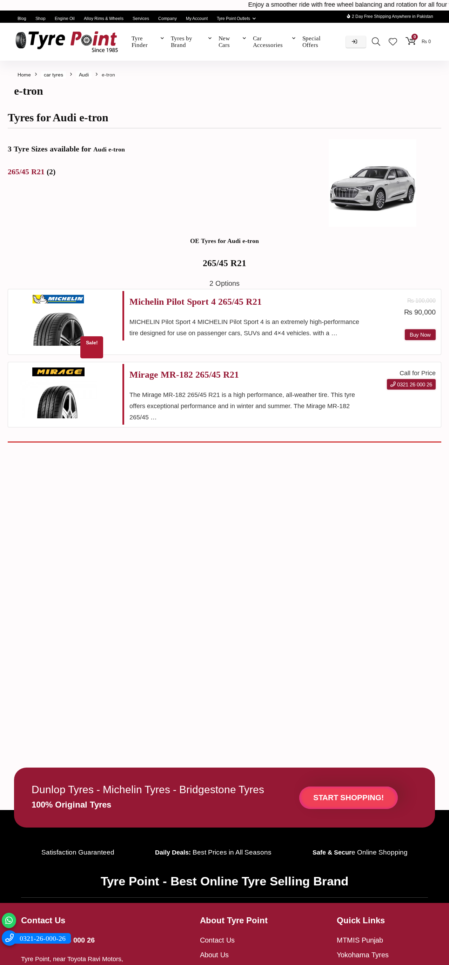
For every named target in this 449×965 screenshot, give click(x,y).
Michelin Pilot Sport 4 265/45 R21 (195, 302)
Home (24, 74)
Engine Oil (65, 18)
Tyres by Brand (181, 41)
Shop (40, 18)
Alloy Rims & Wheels (103, 18)
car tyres (53, 74)
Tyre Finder (140, 41)
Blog (22, 18)
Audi (84, 74)
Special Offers (311, 41)
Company (167, 18)
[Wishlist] (393, 42)
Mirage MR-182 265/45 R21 (184, 375)
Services (141, 18)
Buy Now (420, 335)
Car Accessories (268, 41)
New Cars (224, 41)
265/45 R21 (27, 171)
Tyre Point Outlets (233, 18)
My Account (197, 18)
